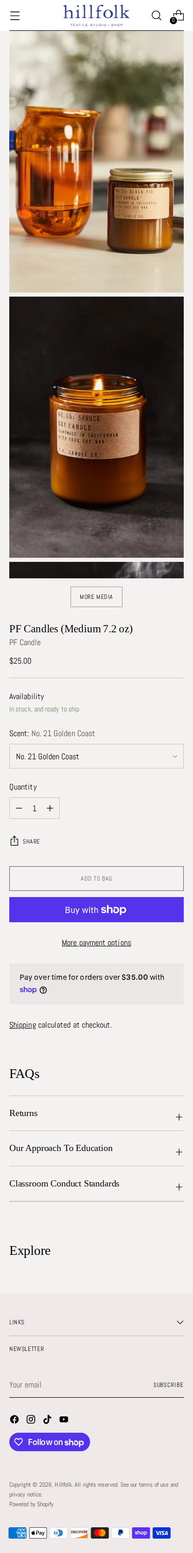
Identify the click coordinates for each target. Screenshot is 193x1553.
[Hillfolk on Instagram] (32, 1421)
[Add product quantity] (50, 808)
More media (96, 597)
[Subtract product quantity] (19, 808)
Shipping (22, 1024)
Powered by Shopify (31, 1504)
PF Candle (25, 642)
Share (31, 841)
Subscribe (168, 1385)
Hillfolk (63, 1485)
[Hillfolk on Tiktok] (48, 1421)
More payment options (96, 942)
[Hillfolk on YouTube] (65, 1421)
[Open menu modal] (14, 15)
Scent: (52, 733)
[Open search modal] (156, 15)
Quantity (23, 786)
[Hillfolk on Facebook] (15, 1421)
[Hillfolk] (96, 15)
